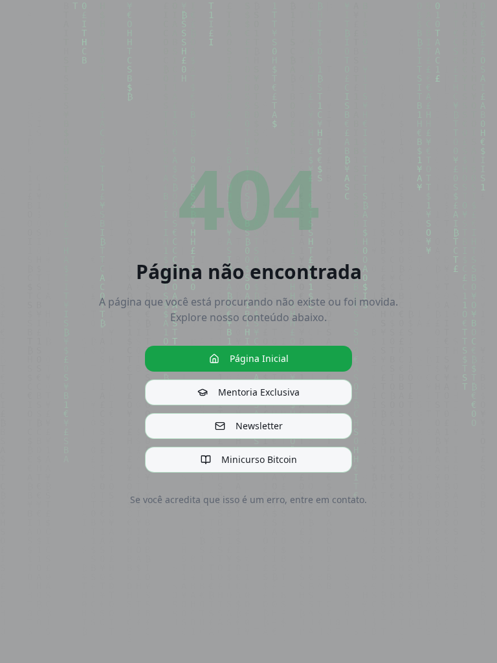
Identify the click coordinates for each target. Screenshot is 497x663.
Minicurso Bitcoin (259, 459)
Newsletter (259, 426)
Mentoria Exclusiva (259, 392)
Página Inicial (259, 358)
